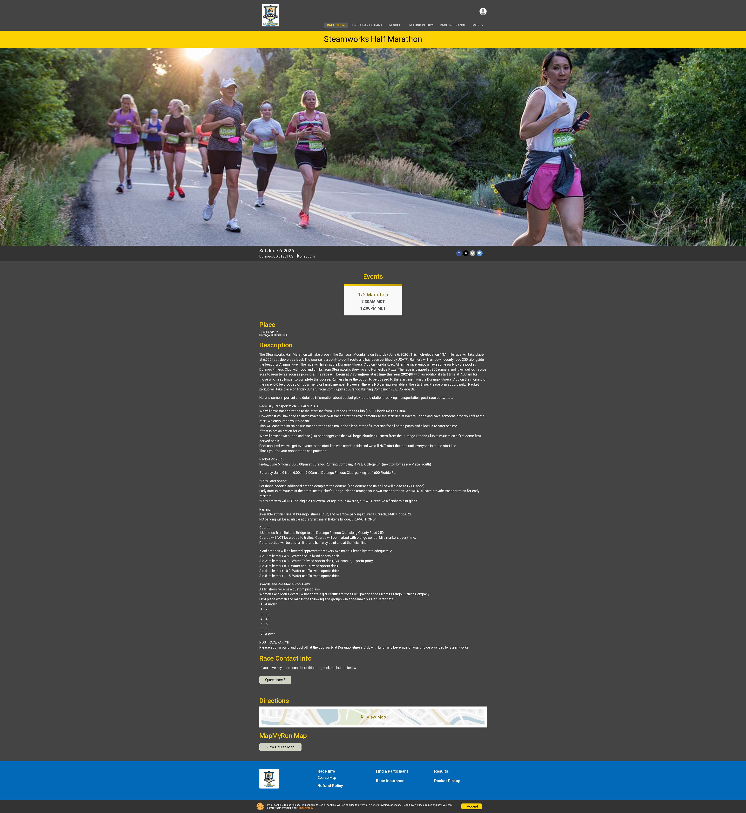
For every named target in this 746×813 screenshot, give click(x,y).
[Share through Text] (480, 253)
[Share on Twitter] (466, 253)
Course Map (327, 778)
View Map (376, 717)
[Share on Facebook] (459, 253)
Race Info (335, 25)
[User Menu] (483, 11)
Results (396, 25)
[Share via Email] (472, 253)
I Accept (471, 806)
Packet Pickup (447, 781)
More (476, 25)
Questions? (275, 680)
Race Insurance (453, 25)
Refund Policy (421, 25)
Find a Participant (367, 25)
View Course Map (280, 747)
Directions (307, 256)
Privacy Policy (305, 807)
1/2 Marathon (373, 295)
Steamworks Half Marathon (373, 39)
